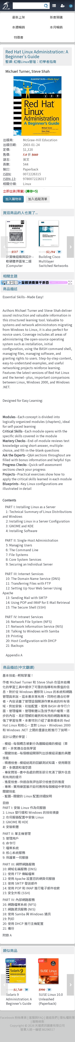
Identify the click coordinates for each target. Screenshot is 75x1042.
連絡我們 (52, 1017)
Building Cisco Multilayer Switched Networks (53, 261)
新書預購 (56, 17)
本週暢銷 (18, 27)
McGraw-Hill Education (40, 139)
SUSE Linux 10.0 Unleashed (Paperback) (51, 999)
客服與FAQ (36, 1017)
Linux (27, 183)
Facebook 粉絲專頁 (13, 1017)
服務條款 (38, 1021)
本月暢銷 (56, 27)
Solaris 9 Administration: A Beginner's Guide (19, 999)
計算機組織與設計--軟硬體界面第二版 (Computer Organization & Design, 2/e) (20, 265)
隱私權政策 (67, 1017)
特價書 (18, 37)
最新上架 (18, 17)
